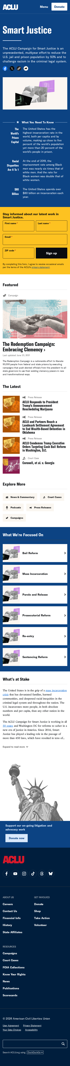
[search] (63, 1044)
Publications (11, 988)
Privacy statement (32, 1025)
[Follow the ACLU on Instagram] (24, 873)
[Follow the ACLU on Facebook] (6, 873)
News (6, 981)
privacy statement (41, 267)
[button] (19, 69)
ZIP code (9, 250)
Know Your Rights (14, 974)
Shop (37, 911)
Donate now (16, 838)
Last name (43, 223)
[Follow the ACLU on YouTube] (15, 873)
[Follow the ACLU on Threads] (42, 873)
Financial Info (12, 918)
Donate (59, 7)
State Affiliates (12, 932)
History (7, 925)
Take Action (42, 918)
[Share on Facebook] (5, 69)
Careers (8, 904)
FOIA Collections (13, 967)
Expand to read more (14, 746)
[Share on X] (12, 69)
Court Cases (10, 960)
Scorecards (10, 995)
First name (10, 223)
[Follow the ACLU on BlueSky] (50, 873)
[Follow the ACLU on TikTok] (33, 873)
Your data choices (12, 1029)
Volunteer (40, 925)
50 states (8, 725)
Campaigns (10, 953)
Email (8, 237)
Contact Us (10, 911)
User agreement (11, 1025)
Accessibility (31, 1029)
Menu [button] (44, 7)
